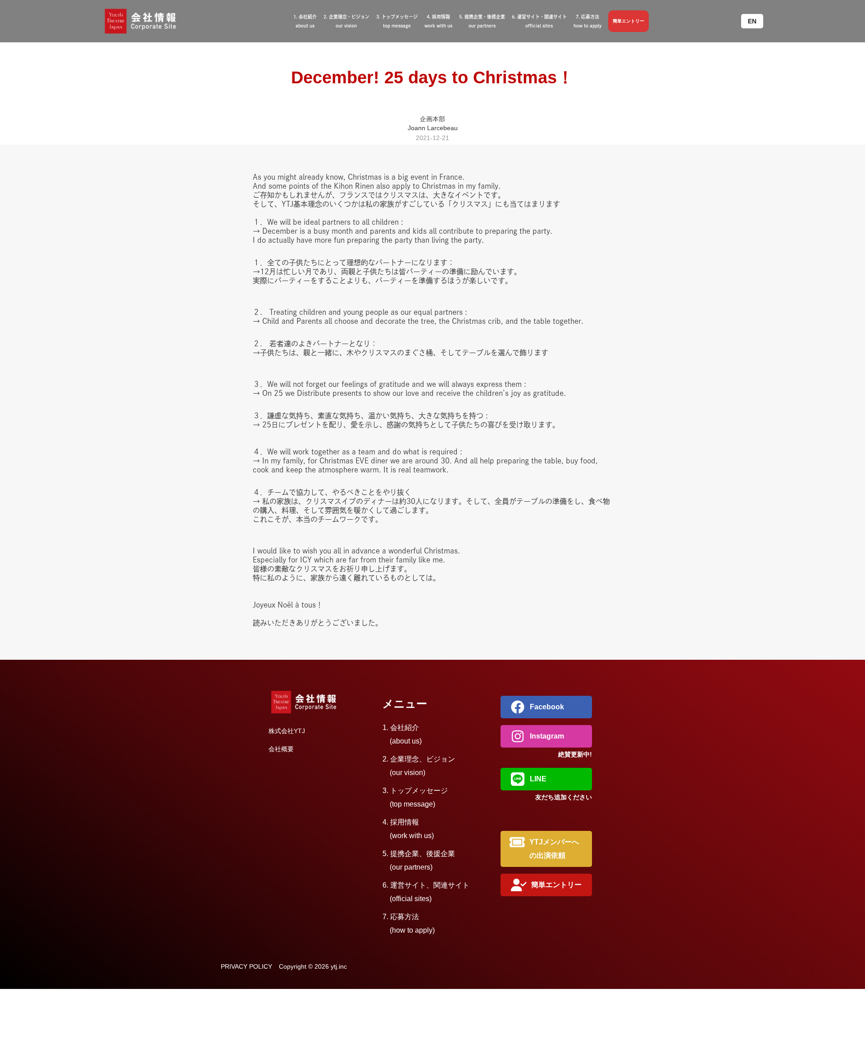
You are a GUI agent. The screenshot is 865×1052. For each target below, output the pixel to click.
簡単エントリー (628, 20)
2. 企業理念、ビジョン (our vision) (418, 765)
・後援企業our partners (482, 21)
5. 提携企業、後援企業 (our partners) (418, 860)
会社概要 (281, 749)
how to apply (587, 21)
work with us (438, 21)
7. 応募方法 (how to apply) (408, 923)
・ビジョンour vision (346, 21)
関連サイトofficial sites (539, 21)
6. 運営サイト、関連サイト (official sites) (425, 891)
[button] (752, 21)
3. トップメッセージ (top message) (415, 797)
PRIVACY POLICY (246, 966)
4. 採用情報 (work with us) (408, 828)
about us (305, 21)
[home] (151, 21)
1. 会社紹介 (402, 734)
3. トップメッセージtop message (397, 21)
